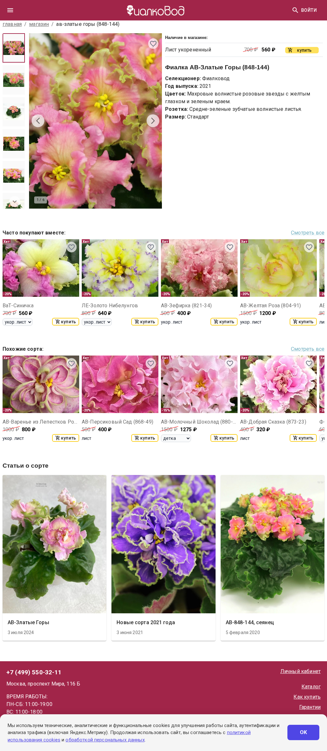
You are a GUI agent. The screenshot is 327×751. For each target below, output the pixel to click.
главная (12, 24)
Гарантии (310, 707)
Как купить (307, 697)
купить (68, 321)
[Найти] (295, 10)
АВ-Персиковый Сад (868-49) (117, 422)
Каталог (311, 687)
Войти (309, 10)
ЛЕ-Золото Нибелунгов (110, 306)
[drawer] (10, 10)
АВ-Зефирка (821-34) (186, 306)
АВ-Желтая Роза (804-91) (270, 306)
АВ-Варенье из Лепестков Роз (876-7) (41, 422)
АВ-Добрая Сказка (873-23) (273, 422)
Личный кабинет (300, 671)
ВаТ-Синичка (18, 306)
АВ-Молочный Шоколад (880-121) (199, 422)
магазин (39, 24)
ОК (303, 732)
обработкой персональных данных (104, 740)
